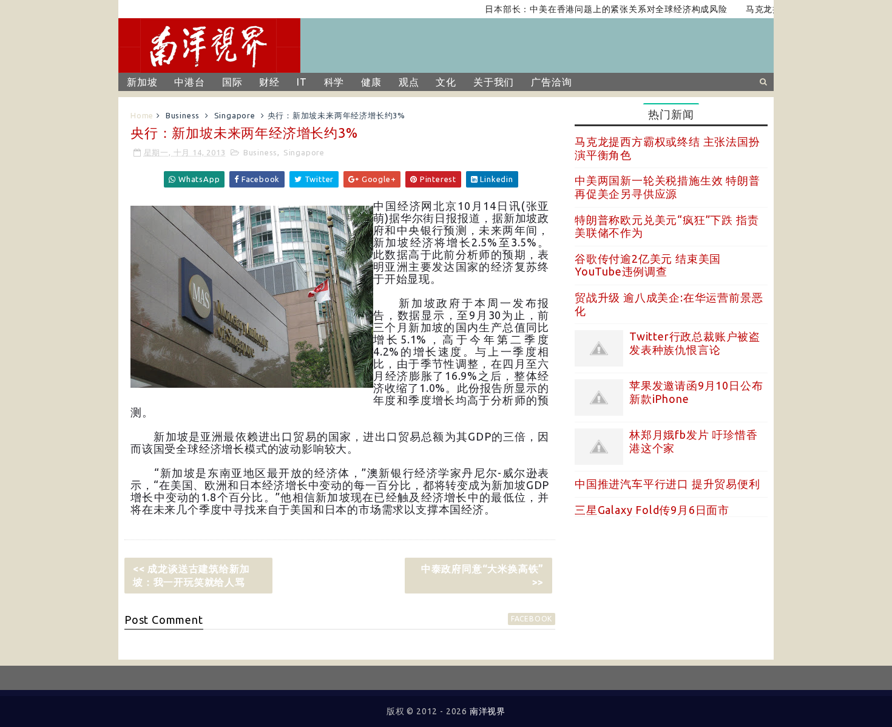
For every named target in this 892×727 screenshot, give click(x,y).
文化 (446, 81)
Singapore (234, 115)
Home (142, 115)
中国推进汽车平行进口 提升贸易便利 (667, 484)
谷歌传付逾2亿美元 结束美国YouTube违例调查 (648, 265)
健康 (371, 81)
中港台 (189, 81)
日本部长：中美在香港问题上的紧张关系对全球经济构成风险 (593, 9)
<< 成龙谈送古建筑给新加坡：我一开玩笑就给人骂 (191, 575)
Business (183, 115)
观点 (409, 81)
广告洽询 (551, 81)
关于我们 (493, 81)
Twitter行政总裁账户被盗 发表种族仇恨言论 (694, 343)
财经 (269, 81)
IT (302, 81)
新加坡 (142, 81)
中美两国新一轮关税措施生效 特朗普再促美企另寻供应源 (667, 187)
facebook (531, 619)
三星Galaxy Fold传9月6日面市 (652, 510)
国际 (232, 81)
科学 (334, 81)
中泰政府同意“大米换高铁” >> (482, 575)
